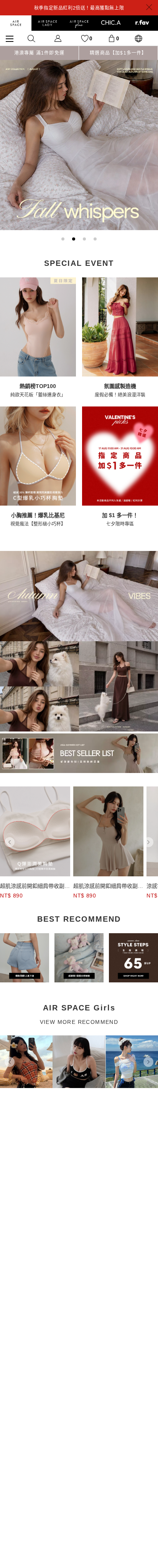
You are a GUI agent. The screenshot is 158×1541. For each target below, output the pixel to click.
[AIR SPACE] (15, 23)
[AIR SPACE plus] (79, 23)
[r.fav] (142, 23)
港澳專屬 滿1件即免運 (39, 53)
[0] (111, 38)
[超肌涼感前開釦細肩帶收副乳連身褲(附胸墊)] (35, 831)
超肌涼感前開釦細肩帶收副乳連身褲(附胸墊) (35, 886)
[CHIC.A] (110, 23)
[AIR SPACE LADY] (47, 23)
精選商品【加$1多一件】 (118, 53)
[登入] (58, 38)
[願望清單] (85, 38)
